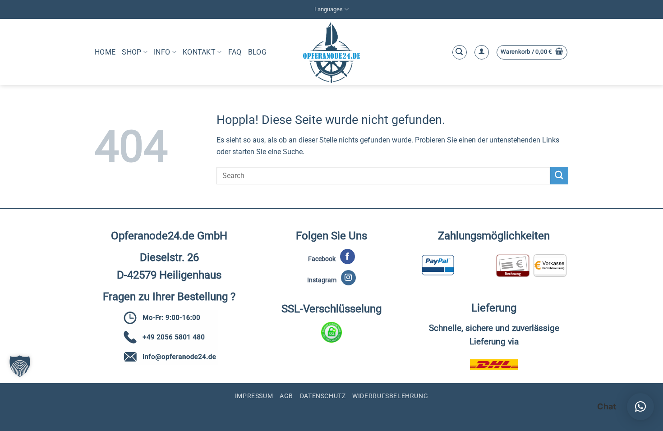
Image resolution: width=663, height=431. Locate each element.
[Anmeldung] (481, 52)
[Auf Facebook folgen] (347, 256)
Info (162, 52)
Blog (257, 52)
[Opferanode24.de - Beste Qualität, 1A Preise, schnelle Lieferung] (332, 52)
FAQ (235, 52)
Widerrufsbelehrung (390, 395)
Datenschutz (323, 395)
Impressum (254, 395)
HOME (105, 52)
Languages (328, 9)
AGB (286, 395)
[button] (459, 52)
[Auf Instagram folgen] (348, 277)
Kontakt (199, 52)
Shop (131, 52)
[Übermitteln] (559, 175)
